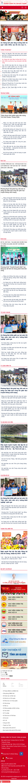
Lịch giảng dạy (5, 165)
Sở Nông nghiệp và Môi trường (11, 708)
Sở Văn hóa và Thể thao (9, 715)
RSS (15, 764)
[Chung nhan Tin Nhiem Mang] (9, 754)
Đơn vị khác (12, 685)
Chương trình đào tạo (8, 164)
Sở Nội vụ (5, 705)
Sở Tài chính (6, 710)
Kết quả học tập (15, 165)
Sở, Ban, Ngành (4, 685)
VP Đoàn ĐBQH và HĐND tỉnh (10, 691)
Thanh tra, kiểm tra (7, 528)
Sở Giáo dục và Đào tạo (9, 696)
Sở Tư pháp (6, 713)
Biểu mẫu (3, 246)
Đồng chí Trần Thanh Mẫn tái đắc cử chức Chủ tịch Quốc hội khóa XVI (14, 88)
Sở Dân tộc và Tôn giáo (9, 698)
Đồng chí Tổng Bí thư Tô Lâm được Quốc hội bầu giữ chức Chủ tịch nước (14, 84)
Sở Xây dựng (6, 703)
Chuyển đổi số (5, 475)
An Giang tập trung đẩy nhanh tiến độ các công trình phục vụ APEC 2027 (14, 71)
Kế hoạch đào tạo (20, 164)
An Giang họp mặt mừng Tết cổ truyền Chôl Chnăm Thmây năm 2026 (14, 75)
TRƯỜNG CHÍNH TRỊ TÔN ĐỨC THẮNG (14, 3)
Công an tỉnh (6, 723)
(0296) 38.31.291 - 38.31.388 (11, 770)
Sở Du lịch (5, 718)
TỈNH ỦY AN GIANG (7, 2)
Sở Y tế (5, 720)
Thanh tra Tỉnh (7, 725)
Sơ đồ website (9, 764)
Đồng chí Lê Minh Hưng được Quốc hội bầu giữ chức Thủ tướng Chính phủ (14, 79)
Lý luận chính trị (6, 365)
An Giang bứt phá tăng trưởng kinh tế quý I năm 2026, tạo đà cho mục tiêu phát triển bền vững (14, 61)
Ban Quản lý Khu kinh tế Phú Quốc (12, 730)
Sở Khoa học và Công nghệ (10, 700)
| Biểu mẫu (10, 167)
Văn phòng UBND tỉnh (8, 693)
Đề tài (2, 242)
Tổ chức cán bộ (5, 312)
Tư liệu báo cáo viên (7, 422)
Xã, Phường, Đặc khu (21, 685)
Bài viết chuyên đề (18, 244)
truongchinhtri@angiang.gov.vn (11, 772)
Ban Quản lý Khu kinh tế (9, 727)
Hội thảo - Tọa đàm (10, 242)
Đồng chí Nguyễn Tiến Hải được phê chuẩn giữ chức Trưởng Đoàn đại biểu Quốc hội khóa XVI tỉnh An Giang (14, 55)
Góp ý (3, 764)
